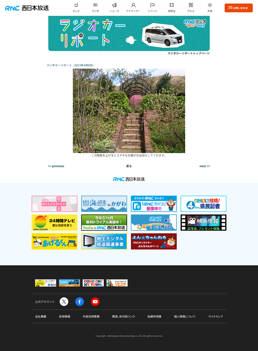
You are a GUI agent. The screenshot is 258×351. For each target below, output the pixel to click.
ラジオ (95, 11)
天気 (209, 11)
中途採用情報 (91, 316)
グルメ (190, 11)
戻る (129, 166)
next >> (205, 166)
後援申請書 (154, 316)
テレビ (76, 11)
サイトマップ (215, 316)
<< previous (56, 166)
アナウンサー (133, 11)
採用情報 (64, 316)
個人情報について (185, 316)
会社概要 (40, 316)
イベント (152, 11)
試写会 (171, 11)
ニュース (114, 11)
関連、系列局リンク (123, 316)
